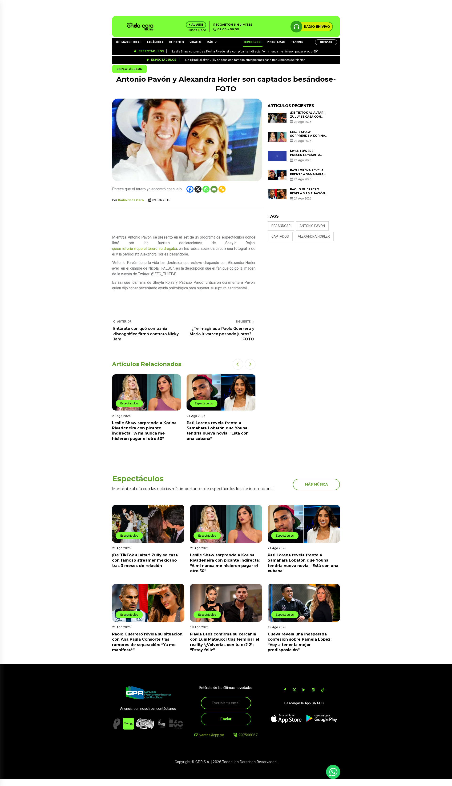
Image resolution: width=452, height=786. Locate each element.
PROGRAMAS (276, 42)
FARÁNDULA (155, 42)
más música (316, 484)
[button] (238, 364)
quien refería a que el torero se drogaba (144, 248)
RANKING (297, 42)
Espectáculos (129, 69)
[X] (198, 189)
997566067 (248, 735)
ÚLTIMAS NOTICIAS (128, 42)
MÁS (210, 42)
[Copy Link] (222, 189)
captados (280, 236)
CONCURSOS (252, 42)
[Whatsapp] (206, 189)
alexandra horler (314, 236)
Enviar (226, 719)
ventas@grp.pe (211, 735)
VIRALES (195, 42)
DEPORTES (176, 42)
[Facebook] (190, 189)
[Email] (214, 189)
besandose (281, 226)
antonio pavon (312, 226)
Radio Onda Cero (131, 200)
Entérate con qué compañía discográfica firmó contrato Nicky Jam (146, 333)
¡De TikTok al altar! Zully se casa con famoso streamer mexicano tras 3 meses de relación (145, 560)
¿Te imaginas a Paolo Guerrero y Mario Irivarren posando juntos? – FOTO (222, 333)
